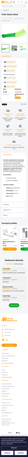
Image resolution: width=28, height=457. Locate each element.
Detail (10, 249)
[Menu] (26, 2)
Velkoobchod (5, 374)
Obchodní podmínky (6, 384)
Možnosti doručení (11, 66)
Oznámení (4, 391)
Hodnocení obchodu (14, 260)
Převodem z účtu (6, 402)
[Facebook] (3, 339)
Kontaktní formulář (9, 345)
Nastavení (14, 448)
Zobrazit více (14, 305)
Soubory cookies (5, 388)
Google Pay (4, 407)
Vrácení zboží (5, 396)
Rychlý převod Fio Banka (7, 405)
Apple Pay (4, 410)
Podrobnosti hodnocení (19, 18)
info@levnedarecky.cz (10, 329)
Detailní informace (6, 56)
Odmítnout (7, 453)
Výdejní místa (5, 358)
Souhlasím (21, 453)
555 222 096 (8, 332)
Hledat (24, 6)
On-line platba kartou (7, 412)
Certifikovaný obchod (7, 377)
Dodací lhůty (5, 360)
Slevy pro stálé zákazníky (8, 363)
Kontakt (3, 370)
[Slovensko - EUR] (13, 2)
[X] (6, 339)
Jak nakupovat (5, 353)
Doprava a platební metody (8, 355)
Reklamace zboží (6, 393)
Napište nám (5, 372)
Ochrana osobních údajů (7, 386)
